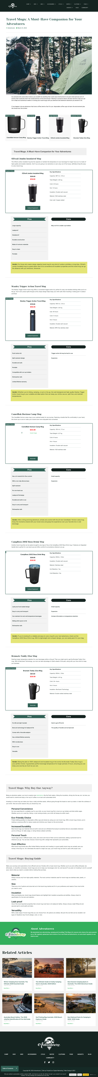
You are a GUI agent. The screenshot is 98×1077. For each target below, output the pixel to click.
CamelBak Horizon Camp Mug (16, 137)
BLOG (77, 7)
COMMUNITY (85, 7)
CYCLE (60, 4)
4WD (42, 4)
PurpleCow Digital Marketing (55, 1070)
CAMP (27, 4)
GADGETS (69, 7)
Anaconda (32, 458)
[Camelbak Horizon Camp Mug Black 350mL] (33, 443)
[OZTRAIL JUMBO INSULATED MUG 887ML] (32, 192)
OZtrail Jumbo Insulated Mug (60, 138)
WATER (68, 4)
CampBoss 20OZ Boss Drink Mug (27, 542)
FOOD (85, 4)
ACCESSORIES (50, 4)
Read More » (6, 988)
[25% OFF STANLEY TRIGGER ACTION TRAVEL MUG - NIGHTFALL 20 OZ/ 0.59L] (32, 320)
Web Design (67, 1070)
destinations (40, 795)
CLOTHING (76, 4)
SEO (74, 1070)
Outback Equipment (33, 208)
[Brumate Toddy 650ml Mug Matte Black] (32, 690)
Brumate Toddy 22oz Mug (82, 138)
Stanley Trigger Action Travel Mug (38, 138)
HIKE (35, 4)
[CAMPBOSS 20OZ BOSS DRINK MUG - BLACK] (32, 574)
